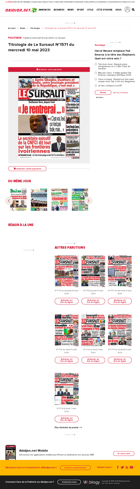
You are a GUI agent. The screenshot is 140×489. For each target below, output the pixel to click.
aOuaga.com (40, 2)
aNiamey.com (72, 2)
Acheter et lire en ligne (66, 301)
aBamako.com (29, 2)
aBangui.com (106, 2)
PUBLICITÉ (69, 23)
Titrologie (35, 28)
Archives (99, 97)
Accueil (11, 28)
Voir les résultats (120, 93)
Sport (80, 9)
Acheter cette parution (50, 69)
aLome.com (62, 2)
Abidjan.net (18, 2)
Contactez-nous (69, 482)
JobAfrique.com (118, 2)
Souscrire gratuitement (75, 467)
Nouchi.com (130, 2)
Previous (9, 201)
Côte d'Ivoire (104, 9)
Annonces (45, 9)
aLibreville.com (93, 2)
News (71, 9)
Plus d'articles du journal (67, 427)
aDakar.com (82, 2)
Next (88, 201)
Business (59, 9)
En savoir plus (124, 453)
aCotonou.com (51, 2)
